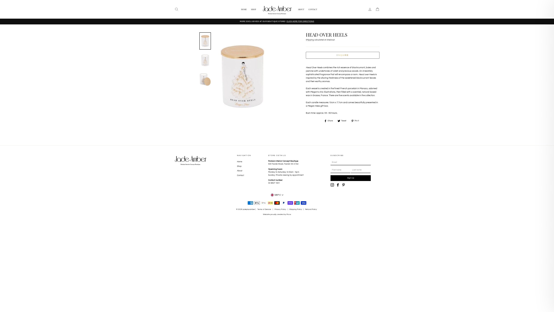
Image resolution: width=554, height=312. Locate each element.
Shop (253, 9)
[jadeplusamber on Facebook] (338, 185)
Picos (289, 214)
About (301, 9)
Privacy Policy (280, 209)
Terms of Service (264, 209)
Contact (312, 9)
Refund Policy (311, 209)
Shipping (310, 40)
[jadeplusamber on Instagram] (332, 185)
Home (244, 9)
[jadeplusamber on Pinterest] (343, 185)
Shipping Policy (295, 209)
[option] (277, 21)
